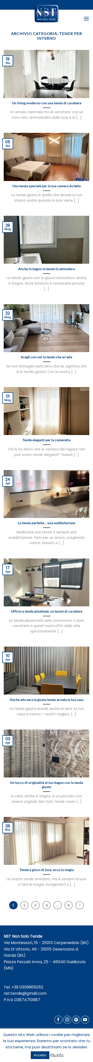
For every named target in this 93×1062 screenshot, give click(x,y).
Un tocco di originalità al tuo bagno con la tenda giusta (46, 785)
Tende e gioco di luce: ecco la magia (47, 870)
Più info (56, 1055)
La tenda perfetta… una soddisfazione (46, 523)
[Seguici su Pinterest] (76, 1020)
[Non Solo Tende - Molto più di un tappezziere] (46, 13)
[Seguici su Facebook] (58, 1020)
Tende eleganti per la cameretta (46, 440)
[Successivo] (79, 905)
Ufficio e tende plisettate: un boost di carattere (46, 611)
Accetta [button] (40, 1055)
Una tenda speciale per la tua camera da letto (46, 186)
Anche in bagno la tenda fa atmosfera (46, 269)
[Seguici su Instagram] (67, 1020)
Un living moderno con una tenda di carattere (46, 103)
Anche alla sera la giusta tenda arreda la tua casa (46, 700)
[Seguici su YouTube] (85, 1020)
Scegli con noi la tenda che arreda (46, 357)
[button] (86, 18)
